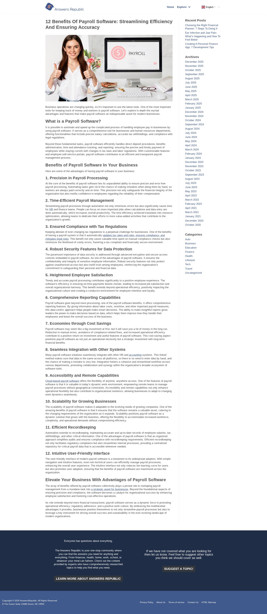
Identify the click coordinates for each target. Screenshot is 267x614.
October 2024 (193, 120)
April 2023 (191, 195)
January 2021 (193, 216)
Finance (189, 251)
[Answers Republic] (64, 7)
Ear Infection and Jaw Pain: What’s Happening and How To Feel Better (202, 36)
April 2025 (191, 95)
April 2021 (191, 208)
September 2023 (194, 174)
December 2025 (194, 61)
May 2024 (190, 141)
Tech (188, 264)
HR (51, 209)
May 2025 (190, 91)
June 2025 (191, 86)
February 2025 (193, 103)
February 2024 (193, 153)
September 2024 (194, 124)
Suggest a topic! (178, 568)
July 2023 (190, 183)
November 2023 (194, 166)
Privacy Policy (146, 602)
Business (190, 243)
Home (170, 7)
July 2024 (190, 132)
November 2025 (194, 65)
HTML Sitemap (208, 602)
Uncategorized (193, 272)
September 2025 (194, 74)
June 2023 (191, 187)
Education (191, 247)
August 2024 (192, 128)
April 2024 (191, 145)
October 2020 (193, 224)
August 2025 (192, 78)
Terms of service (176, 602)
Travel (188, 268)
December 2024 (194, 111)
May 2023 (190, 191)
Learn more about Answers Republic (88, 578)
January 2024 (193, 157)
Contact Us (193, 602)
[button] (219, 7)
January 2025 (193, 107)
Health (189, 256)
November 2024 (194, 116)
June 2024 (191, 137)
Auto (187, 239)
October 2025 (193, 70)
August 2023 (192, 178)
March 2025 (192, 99)
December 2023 (194, 162)
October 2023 (193, 170)
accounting (135, 354)
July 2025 (190, 82)
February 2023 (193, 203)
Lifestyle (190, 260)
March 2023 (192, 199)
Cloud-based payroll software (62, 381)
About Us (160, 602)
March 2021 (192, 212)
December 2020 (194, 220)
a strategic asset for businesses (109, 489)
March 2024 (192, 149)
